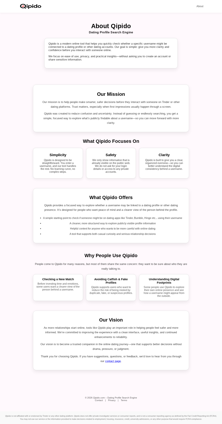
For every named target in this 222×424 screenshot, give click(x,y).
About (199, 6)
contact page (113, 361)
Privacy (112, 400)
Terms (124, 400)
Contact (99, 400)
